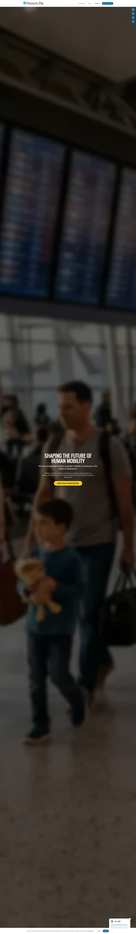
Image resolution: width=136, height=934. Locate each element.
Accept (105, 931)
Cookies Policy (91, 931)
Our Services (81, 3)
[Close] (130, 919)
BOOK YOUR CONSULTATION (68, 483)
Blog (89, 3)
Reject (99, 931)
